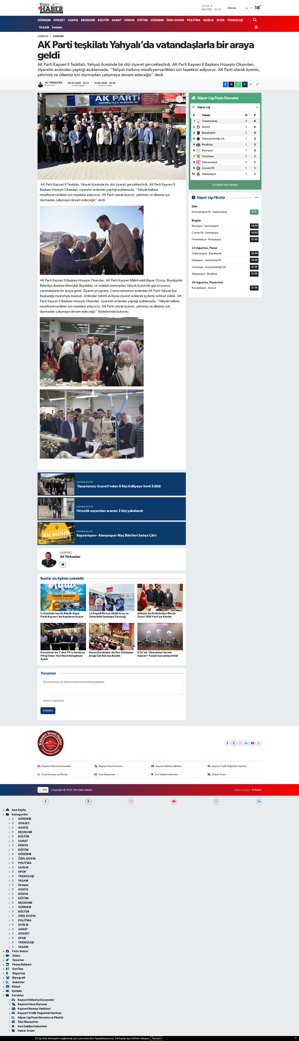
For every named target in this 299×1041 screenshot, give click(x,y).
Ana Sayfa (19, 809)
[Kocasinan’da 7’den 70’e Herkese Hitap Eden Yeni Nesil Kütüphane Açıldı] (63, 636)
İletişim (57, 27)
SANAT (116, 20)
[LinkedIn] (246, 743)
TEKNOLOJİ (235, 20)
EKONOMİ (88, 20)
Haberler (43, 36)
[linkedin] (259, 802)
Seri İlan (17, 968)
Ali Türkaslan (70, 557)
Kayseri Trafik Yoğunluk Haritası (229, 766)
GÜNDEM (44, 20)
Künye (16, 986)
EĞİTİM (142, 20)
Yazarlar (18, 960)
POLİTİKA (193, 20)
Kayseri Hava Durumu (111, 766)
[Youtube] (252, 743)
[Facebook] (227, 743)
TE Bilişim (256, 790)
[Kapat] (297, 1038)
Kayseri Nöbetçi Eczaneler (56, 766)
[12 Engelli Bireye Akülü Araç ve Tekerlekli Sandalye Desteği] (111, 597)
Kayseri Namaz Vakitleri (169, 766)
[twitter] (88, 802)
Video (16, 955)
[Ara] (255, 20)
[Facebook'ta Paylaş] (225, 84)
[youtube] (174, 802)
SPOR (220, 20)
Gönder (48, 710)
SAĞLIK (208, 20)
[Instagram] (240, 743)
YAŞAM (44, 27)
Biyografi (18, 977)
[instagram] (131, 802)
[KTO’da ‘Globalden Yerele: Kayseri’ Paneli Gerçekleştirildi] (160, 636)
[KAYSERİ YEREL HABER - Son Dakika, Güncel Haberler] (51, 8)
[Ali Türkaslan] (48, 559)
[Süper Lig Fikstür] (257, 197)
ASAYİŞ (73, 20)
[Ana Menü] (255, 27)
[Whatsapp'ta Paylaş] (238, 84)
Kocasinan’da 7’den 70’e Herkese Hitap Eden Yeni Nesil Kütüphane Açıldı (62, 655)
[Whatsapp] (258, 743)
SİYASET (59, 20)
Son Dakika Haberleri (166, 774)
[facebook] (46, 802)
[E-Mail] (63, 565)
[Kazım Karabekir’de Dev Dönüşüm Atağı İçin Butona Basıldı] (111, 636)
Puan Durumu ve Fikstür (54, 774)
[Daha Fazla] (245, 84)
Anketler (18, 982)
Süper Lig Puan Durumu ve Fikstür (41, 1017)
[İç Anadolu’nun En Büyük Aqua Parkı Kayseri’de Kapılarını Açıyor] (63, 597)
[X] (234, 743)
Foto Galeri (20, 951)
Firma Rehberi (21, 964)
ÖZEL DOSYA (175, 20)
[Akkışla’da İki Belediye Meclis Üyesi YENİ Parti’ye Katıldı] (160, 597)
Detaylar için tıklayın (225, 184)
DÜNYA (129, 20)
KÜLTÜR (103, 20)
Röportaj (18, 973)
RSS (44, 790)
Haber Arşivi (219, 774)
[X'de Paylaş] (231, 84)
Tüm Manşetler (106, 774)
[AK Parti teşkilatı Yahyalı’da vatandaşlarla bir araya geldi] (112, 136)
